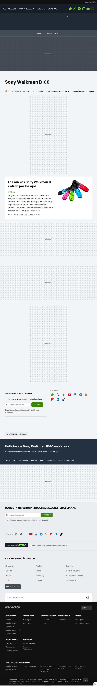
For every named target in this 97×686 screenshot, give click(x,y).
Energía (39, 570)
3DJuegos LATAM (29, 666)
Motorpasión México (80, 667)
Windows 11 (71, 580)
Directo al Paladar (65, 619)
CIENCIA (41, 8)
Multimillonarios (79, 91)
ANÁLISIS (12, 8)
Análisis (34, 460)
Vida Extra (27, 623)
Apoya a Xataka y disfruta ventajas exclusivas (47, 545)
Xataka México (11, 666)
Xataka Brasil (11, 669)
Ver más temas (12, 586)
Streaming (23, 460)
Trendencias (10, 643)
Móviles (9, 570)
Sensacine (45, 619)
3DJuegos (27, 619)
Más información (15, 683)
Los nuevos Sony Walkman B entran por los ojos (29, 183)
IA (33, 91)
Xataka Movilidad (73, 570)
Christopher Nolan (53, 91)
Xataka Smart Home (13, 630)
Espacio (69, 566)
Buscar (88, 597)
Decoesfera (10, 647)
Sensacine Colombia (45, 670)
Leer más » (36, 211)
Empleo (39, 580)
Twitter (92, 8)
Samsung (51, 460)
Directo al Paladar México (65, 667)
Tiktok (74, 8)
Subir (84, 608)
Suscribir (37, 404)
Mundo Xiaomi (11, 633)
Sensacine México (48, 666)
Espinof (43, 623)
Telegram (79, 8)
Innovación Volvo (53, 33)
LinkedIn (58, 399)
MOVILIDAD (52, 8)
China (26, 91)
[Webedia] (91, 2)
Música (11, 192)
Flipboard (52, 399)
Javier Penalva (20, 215)
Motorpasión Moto (82, 623)
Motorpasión (80, 619)
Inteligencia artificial (66, 460)
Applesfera (10, 626)
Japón (91, 91)
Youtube (88, 8)
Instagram (83, 8)
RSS (86, 394)
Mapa (67, 91)
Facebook (64, 394)
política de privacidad (39, 520)
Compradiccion (12, 650)
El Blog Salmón (29, 643)
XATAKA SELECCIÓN (27, 8)
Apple (42, 460)
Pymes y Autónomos (27, 648)
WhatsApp (70, 8)
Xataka (8, 619)
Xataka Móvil (11, 623)
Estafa (40, 91)
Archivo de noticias (17, 434)
